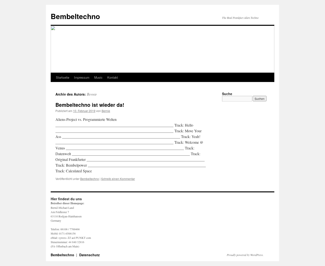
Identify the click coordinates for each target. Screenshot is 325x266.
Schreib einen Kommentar (118, 179)
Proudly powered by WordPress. (245, 255)
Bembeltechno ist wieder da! (89, 104)
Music (98, 77)
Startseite (62, 77)
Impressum (81, 77)
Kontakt (112, 77)
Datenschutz (89, 254)
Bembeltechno (75, 16)
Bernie (92, 94)
